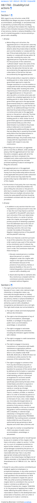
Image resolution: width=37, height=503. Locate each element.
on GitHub (27, 502)
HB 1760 (23, 1)
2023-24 (16, 1)
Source (3, 11)
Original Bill (31, 1)
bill (11, 1)
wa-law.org (5, 1)
